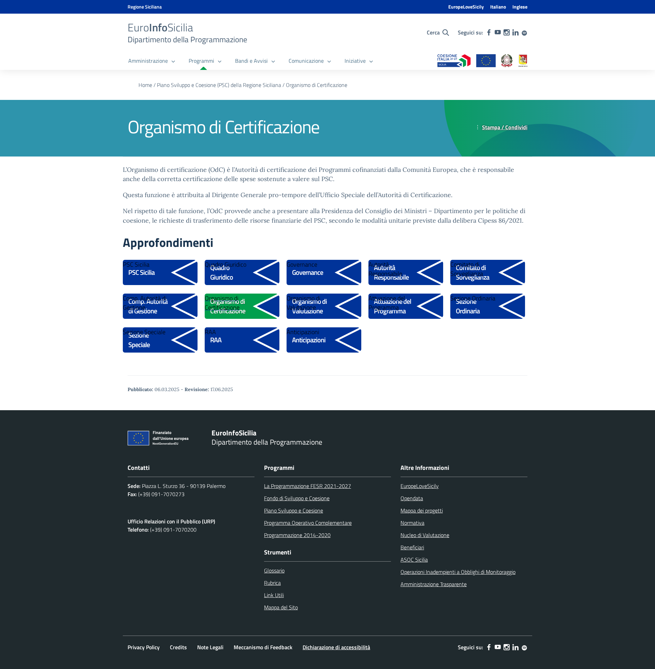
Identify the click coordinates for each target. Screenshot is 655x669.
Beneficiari (412, 547)
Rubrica (272, 583)
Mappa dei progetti (422, 510)
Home (145, 85)
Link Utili (274, 595)
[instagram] (507, 32)
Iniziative (355, 61)
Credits (178, 647)
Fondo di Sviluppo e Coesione (297, 498)
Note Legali (210, 647)
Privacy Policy (144, 647)
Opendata (412, 498)
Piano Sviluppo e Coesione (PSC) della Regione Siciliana (219, 85)
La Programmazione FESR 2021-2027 (307, 486)
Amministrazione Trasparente (434, 584)
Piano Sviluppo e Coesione (293, 510)
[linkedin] (515, 32)
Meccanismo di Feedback (263, 647)
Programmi (201, 61)
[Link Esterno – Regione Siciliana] (522, 61)
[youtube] (498, 32)
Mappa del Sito (281, 607)
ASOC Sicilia (414, 559)
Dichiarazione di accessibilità (336, 647)
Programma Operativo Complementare (308, 523)
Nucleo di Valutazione (425, 535)
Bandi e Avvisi (251, 61)
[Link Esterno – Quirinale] (506, 61)
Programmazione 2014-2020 (297, 535)
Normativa (412, 523)
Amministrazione (148, 61)
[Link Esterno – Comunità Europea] (486, 61)
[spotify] (524, 32)
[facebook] (489, 32)
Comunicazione (306, 61)
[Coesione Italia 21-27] (454, 61)
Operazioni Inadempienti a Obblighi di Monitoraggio (458, 572)
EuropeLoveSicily (466, 6)
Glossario (274, 570)
